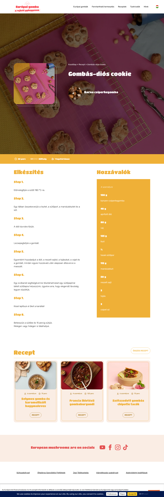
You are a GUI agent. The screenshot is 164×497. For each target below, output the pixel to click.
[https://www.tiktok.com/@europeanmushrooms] (125, 447)
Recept (82, 64)
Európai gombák (80, 7)
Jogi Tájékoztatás (81, 473)
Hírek (146, 7)
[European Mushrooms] (27, 6)
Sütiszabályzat (23, 473)
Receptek (122, 7)
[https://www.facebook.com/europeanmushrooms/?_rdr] (110, 447)
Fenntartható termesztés (103, 7)
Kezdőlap (72, 64)
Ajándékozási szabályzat (107, 473)
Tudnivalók (135, 7)
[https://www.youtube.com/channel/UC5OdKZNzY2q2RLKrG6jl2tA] (102, 447)
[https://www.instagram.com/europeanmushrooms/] (118, 447)
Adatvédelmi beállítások (136, 473)
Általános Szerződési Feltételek (51, 473)
